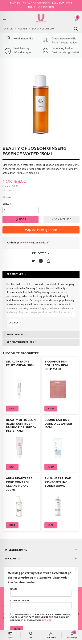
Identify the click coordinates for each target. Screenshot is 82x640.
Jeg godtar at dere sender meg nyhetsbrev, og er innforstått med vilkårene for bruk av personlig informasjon (40, 617)
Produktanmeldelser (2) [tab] (21, 342)
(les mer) (46, 620)
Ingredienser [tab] (14, 334)
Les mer (13, 322)
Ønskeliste (63, 219)
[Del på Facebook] (41, 261)
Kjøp (22, 219)
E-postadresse (20, 600)
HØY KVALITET (62, 3)
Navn (13, 589)
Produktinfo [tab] (14, 274)
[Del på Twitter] (33, 261)
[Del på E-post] (49, 261)
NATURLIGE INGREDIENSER (30, 3)
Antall (6, 204)
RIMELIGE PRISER (41, 7)
